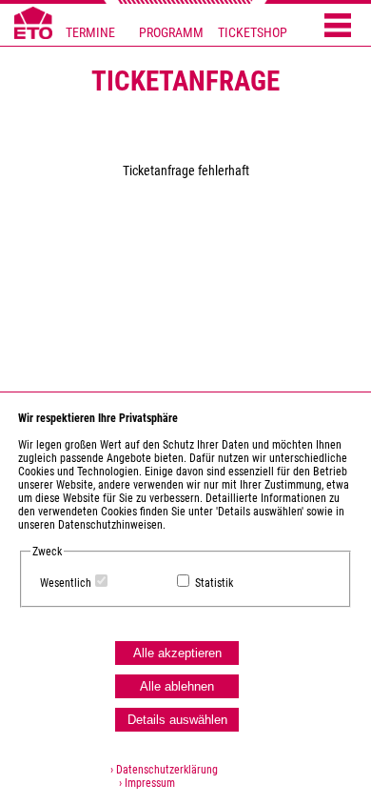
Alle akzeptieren (177, 653)
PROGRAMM (171, 33)
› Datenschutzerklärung (164, 769)
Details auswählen (177, 720)
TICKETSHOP (252, 33)
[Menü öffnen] (338, 26)
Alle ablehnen (177, 686)
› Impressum (142, 783)
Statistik (214, 583)
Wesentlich (65, 583)
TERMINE (90, 33)
